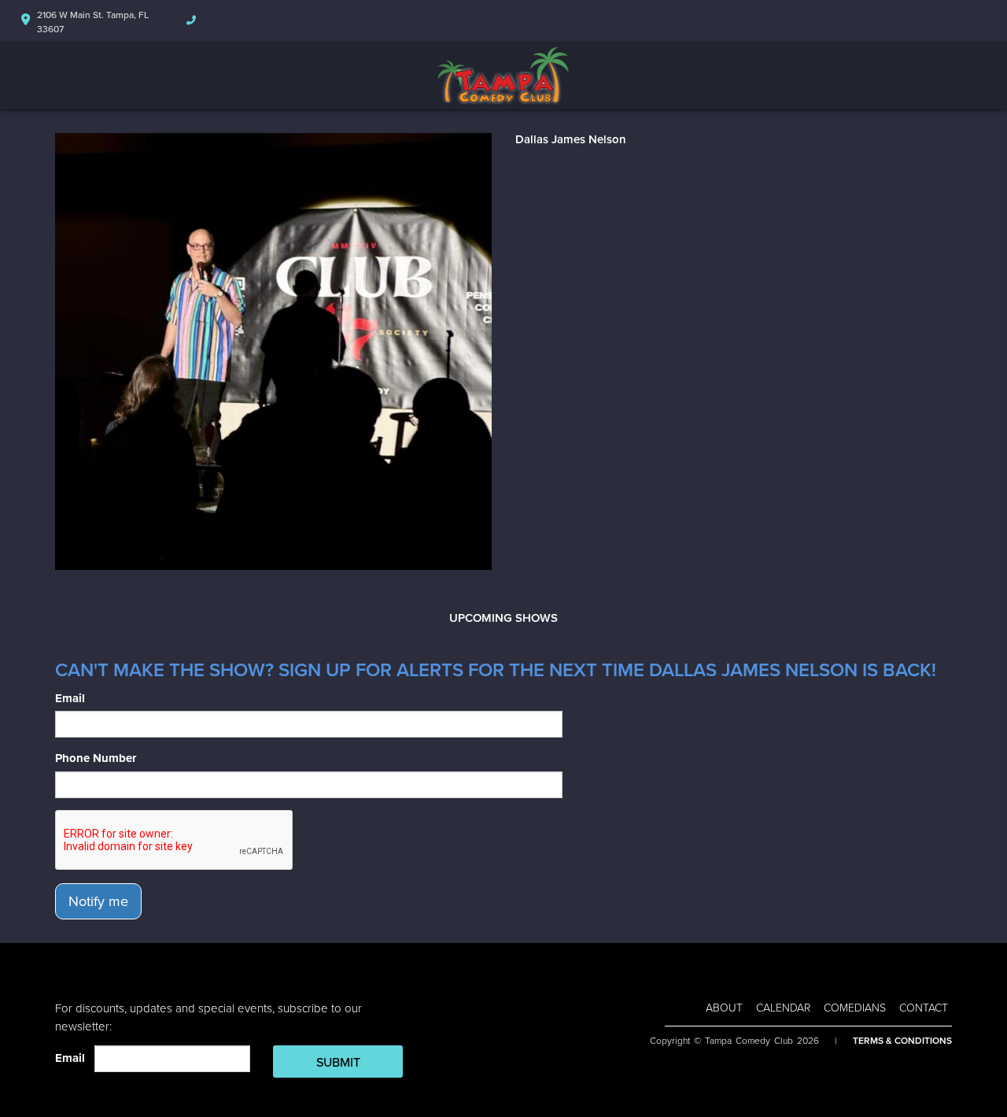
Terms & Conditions (902, 1040)
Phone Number (95, 758)
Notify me (98, 901)
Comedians (855, 1008)
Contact (923, 1008)
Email (70, 698)
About (724, 1008)
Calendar (783, 1008)
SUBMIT (338, 1063)
